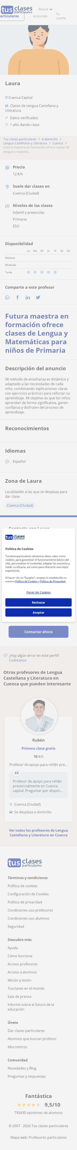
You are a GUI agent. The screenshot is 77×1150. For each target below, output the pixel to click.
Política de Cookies (26, 581)
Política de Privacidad (52, 581)
